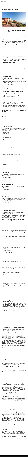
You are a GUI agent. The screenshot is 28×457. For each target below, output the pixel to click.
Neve (1, 456)
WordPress (7, 456)
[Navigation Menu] (26, 1)
